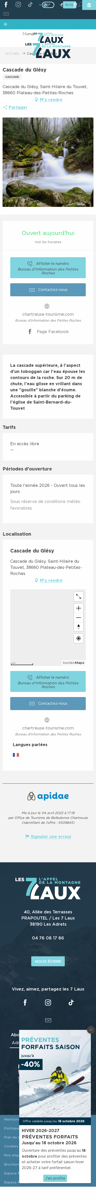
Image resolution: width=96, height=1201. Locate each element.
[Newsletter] (6, 14)
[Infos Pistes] (61, 5)
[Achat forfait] (89, 5)
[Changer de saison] (50, 5)
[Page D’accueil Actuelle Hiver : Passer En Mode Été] (48, 5)
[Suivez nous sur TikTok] (30, 5)
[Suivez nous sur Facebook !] (6, 5)
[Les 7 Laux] (48, 898)
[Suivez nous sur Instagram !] (18, 5)
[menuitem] (48, 51)
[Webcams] (75, 5)
